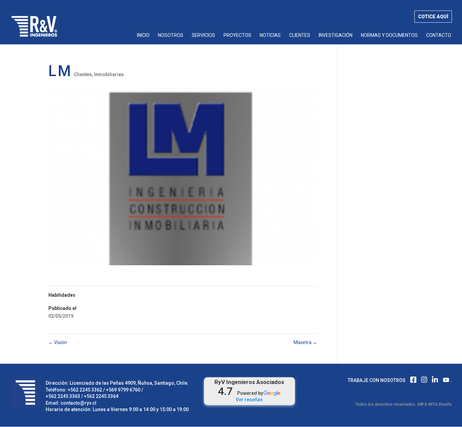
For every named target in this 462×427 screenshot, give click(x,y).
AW (420, 404)
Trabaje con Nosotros (377, 380)
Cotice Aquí (433, 16)
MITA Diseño (440, 404)
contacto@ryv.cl (78, 403)
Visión (57, 342)
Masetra (305, 342)
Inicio (143, 35)
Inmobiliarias (109, 74)
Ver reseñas (249, 399)
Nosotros (170, 35)
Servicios (203, 35)
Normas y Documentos (389, 35)
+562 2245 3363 (63, 396)
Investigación (335, 35)
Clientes (299, 35)
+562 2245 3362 (85, 389)
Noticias (270, 35)
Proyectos (237, 35)
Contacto (438, 35)
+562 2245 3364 (101, 396)
